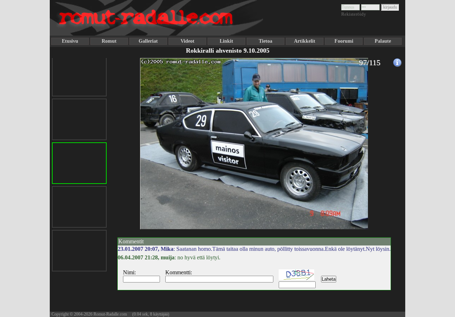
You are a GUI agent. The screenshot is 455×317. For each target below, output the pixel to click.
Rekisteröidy (353, 14)
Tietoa (265, 41)
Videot (187, 41)
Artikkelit (304, 41)
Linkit (226, 41)
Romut (109, 41)
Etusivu (70, 41)
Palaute (383, 41)
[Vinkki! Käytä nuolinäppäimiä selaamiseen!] (131, 161)
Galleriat (148, 41)
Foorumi (343, 41)
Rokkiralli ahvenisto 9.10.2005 (227, 50)
